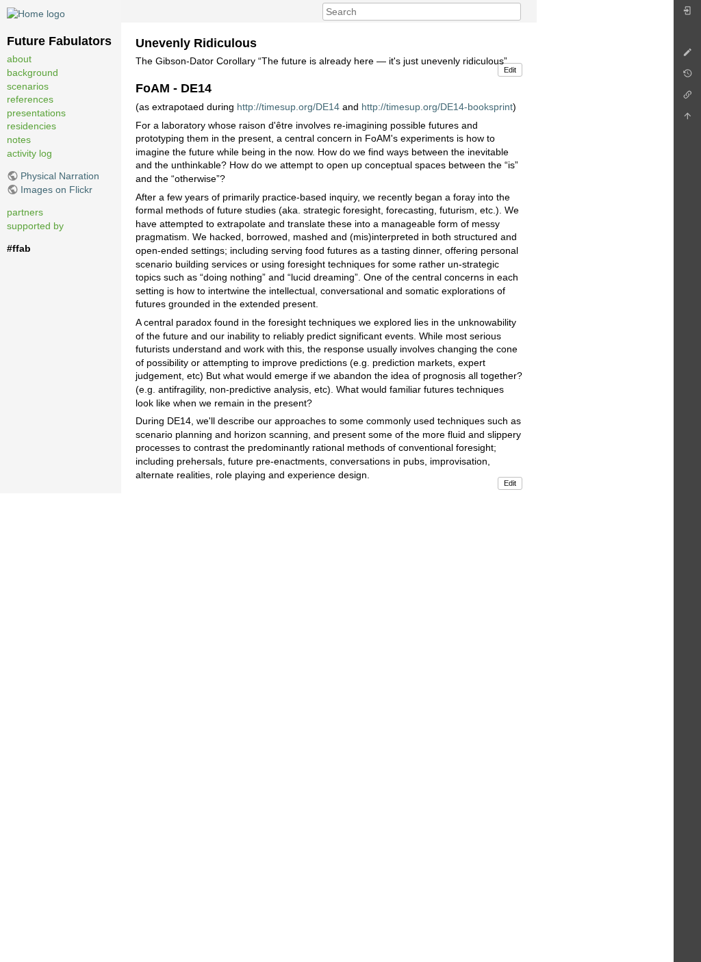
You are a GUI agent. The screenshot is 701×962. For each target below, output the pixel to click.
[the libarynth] (36, 13)
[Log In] (687, 14)
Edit (510, 70)
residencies (31, 125)
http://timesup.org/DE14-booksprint (437, 106)
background (32, 72)
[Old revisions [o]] (687, 77)
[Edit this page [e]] (687, 55)
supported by (35, 225)
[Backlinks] (687, 98)
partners (25, 212)
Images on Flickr (56, 189)
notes (19, 139)
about (19, 58)
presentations (36, 112)
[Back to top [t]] (687, 119)
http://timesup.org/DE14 (288, 106)
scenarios (28, 86)
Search (513, 11)
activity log (29, 153)
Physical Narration (60, 175)
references (30, 99)
